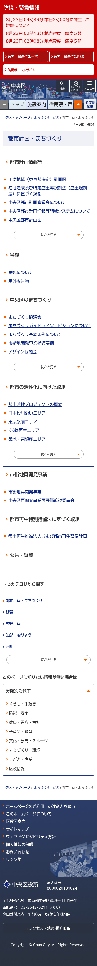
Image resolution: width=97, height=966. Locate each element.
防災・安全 (18, 713)
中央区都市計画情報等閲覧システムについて (49, 211)
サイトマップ (17, 829)
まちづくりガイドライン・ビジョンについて (49, 326)
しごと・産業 (20, 759)
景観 (14, 255)
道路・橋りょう (19, 635)
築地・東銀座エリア (27, 439)
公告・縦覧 (21, 555)
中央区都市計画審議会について (37, 202)
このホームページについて (29, 814)
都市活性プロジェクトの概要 (35, 404)
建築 (9, 612)
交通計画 (13, 623)
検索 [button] (62, 88)
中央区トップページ (16, 117)
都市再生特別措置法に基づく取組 (45, 519)
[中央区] (14, 86)
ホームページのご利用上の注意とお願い (40, 806)
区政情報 (17, 769)
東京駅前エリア (22, 422)
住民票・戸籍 (63, 104)
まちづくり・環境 (46, 117)
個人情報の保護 (19, 844)
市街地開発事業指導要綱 (31, 343)
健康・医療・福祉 (24, 722)
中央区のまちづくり (30, 299)
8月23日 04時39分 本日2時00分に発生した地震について (48, 22)
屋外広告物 (18, 281)
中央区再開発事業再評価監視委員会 (41, 500)
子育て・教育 (20, 731)
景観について (20, 272)
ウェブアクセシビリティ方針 (31, 837)
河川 (9, 646)
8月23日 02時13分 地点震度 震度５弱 (44, 33)
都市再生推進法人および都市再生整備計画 (47, 536)
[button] (78, 104)
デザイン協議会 (22, 352)
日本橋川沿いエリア (27, 413)
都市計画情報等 (26, 162)
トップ (17, 104)
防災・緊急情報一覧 (23, 56)
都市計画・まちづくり (24, 600)
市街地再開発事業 (28, 474)
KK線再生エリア (23, 430)
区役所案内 (15, 821)
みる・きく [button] (76, 88)
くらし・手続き (22, 704)
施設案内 (36, 104)
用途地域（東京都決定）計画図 (37, 179)
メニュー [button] (89, 88)
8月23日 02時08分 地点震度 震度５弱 (44, 41)
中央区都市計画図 (24, 220)
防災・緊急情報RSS (69, 56)
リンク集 (13, 859)
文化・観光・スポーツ (28, 741)
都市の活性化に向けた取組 (38, 387)
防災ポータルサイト (21, 70)
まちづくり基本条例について (35, 334)
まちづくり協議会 (24, 317)
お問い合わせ (17, 852)
